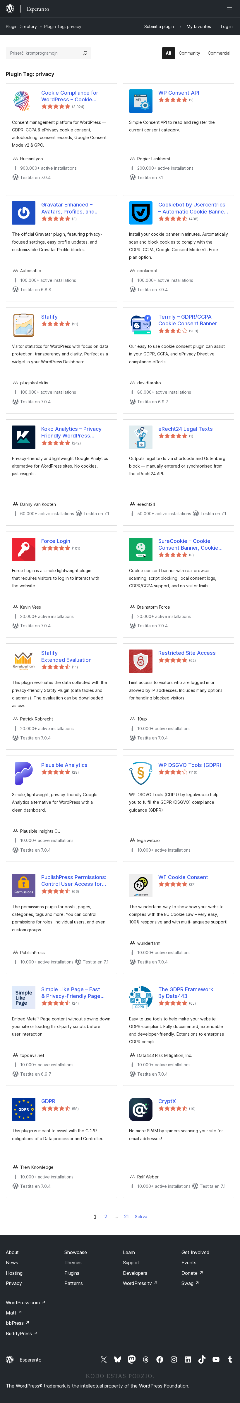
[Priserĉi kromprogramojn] (85, 53)
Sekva (141, 1216)
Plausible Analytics (64, 765)
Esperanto (31, 1360)
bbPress (18, 1323)
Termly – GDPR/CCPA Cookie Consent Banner (187, 320)
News (12, 1262)
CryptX (167, 1101)
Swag (190, 1283)
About (12, 1252)
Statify (49, 317)
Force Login (55, 541)
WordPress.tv (140, 1283)
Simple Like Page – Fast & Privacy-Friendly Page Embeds (70, 993)
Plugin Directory (21, 26)
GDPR (48, 1101)
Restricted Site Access (187, 653)
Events (188, 1262)
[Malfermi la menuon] (230, 9)
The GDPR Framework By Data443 (185, 992)
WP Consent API (178, 93)
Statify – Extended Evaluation (66, 656)
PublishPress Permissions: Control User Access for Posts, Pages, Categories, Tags (74, 881)
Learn (129, 1252)
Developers (135, 1273)
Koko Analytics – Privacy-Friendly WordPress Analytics (72, 432)
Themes (73, 1262)
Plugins (71, 1273)
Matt (14, 1313)
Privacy (14, 1283)
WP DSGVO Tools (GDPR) (190, 765)
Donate (192, 1273)
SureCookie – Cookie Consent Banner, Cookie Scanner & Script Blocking (190, 544)
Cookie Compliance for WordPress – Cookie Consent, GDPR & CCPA (70, 96)
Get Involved (195, 1252)
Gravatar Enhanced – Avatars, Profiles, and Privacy (68, 208)
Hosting (14, 1273)
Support (131, 1262)
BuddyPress (22, 1333)
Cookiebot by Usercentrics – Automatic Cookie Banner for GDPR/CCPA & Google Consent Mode (192, 208)
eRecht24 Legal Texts (185, 429)
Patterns (73, 1283)
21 (126, 1216)
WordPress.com (26, 1302)
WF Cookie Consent (183, 877)
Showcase (75, 1252)
